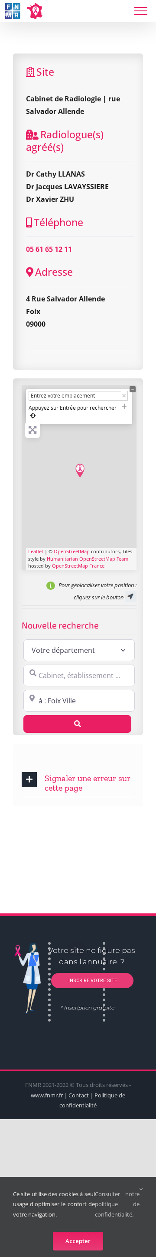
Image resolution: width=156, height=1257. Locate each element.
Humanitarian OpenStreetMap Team (87, 558)
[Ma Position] (33, 415)
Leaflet (35, 551)
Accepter (78, 1241)
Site (45, 72)
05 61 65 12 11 (49, 249)
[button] (78, 782)
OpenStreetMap (72, 551)
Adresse (54, 272)
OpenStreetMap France (78, 565)
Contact (78, 1095)
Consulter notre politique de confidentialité (117, 1204)
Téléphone (58, 222)
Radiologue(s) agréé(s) (65, 140)
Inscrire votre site (92, 980)
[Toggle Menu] (140, 11)
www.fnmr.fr (47, 1095)
